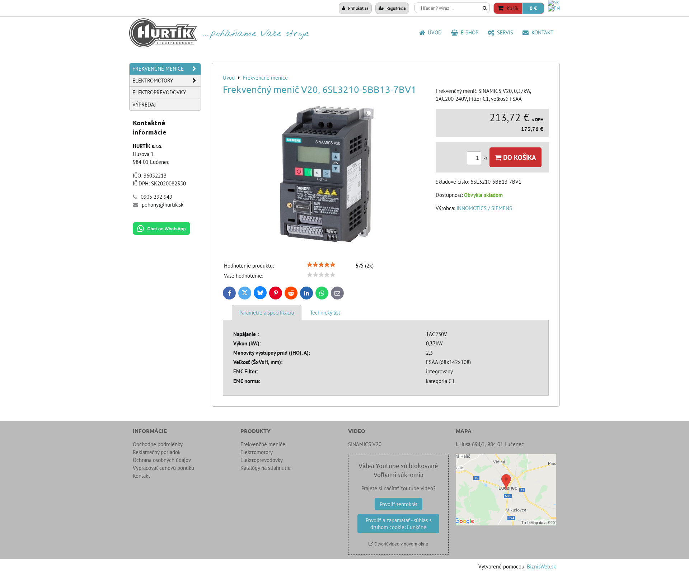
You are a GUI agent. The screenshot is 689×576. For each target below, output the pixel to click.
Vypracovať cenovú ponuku (163, 467)
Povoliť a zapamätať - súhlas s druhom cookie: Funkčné (398, 523)
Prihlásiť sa (358, 8)
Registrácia (395, 8)
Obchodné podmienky (158, 444)
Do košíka (518, 157)
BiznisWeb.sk (541, 566)
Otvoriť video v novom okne (400, 544)
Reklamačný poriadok (157, 452)
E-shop (468, 32)
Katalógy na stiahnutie (265, 467)
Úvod (433, 32)
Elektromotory (152, 80)
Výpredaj (144, 104)
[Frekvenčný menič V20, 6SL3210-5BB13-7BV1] (326, 175)
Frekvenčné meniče (158, 68)
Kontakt (541, 32)
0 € (533, 8)
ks (485, 158)
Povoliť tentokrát (398, 504)
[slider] (321, 265)
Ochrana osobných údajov (162, 460)
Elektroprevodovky (159, 92)
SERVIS (503, 32)
